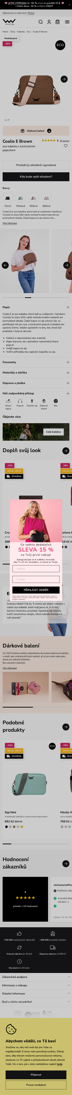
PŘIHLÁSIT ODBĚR (36, 590)
